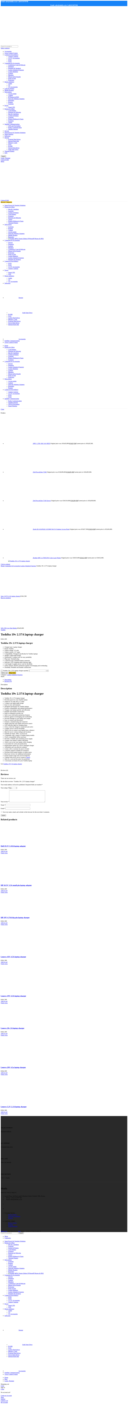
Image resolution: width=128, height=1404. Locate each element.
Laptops (10, 73)
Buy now (12, 673)
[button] (4, 851)
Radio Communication (15, 127)
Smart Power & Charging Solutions (14, 132)
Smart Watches (8, 134)
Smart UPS (11, 107)
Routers (10, 102)
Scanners (11, 121)
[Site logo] (18, 44)
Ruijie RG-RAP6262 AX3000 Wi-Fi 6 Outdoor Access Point (51, 529)
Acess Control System (11, 53)
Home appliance (9, 82)
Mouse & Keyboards (14, 77)
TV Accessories (13, 87)
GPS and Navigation (14, 126)
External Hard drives (14, 139)
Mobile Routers (9, 90)
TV (9, 85)
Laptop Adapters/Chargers (16, 70)
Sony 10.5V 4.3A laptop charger (10, 596)
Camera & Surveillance (11, 55)
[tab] (65, 680)
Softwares (7, 136)
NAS (9, 144)
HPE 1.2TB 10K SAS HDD (41, 443)
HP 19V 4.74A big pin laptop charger (15, 918)
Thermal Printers (9, 151)
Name (3, 805)
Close (2, 409)
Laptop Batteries (13, 71)
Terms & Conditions (14, 1216)
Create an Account (6, 1395)
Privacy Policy (12, 1215)
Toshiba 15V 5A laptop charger (12, 764)
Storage (6, 137)
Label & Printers (9, 88)
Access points (12, 93)
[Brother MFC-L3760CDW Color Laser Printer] (18, 558)
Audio (10, 83)
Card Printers (12, 110)
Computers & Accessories (12, 63)
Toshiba (3, 630)
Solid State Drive (13, 149)
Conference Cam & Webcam (16, 65)
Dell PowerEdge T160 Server (42, 500)
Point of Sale (12, 78)
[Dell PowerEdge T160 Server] (18, 500)
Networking (8, 92)
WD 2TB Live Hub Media (9, 628)
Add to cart (4, 673)
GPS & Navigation (13, 404)
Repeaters (11, 100)
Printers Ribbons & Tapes (15, 119)
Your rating (5, 788)
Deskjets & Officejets (14, 112)
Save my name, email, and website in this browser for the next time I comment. (26, 812)
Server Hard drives (13, 148)
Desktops (11, 66)
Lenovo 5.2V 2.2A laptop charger (14, 1107)
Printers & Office (9, 109)
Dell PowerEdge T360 (40, 472)
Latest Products (12, 1226)
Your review (5, 802)
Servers (6, 131)
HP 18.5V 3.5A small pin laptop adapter (16, 885)
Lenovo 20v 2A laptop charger (12, 1028)
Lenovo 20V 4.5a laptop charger (13, 1067)
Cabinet (10, 95)
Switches (11, 104)
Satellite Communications (12, 124)
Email (3, 808)
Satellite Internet (13, 129)
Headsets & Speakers (14, 68)
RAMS (10, 146)
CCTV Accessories (14, 58)
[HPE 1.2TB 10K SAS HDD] (18, 443)
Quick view (4, 853)
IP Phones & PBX (13, 97)
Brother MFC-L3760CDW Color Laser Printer (47, 558)
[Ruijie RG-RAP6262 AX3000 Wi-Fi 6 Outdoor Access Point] (18, 529)
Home (3, 566)
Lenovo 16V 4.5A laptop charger (13, 957)
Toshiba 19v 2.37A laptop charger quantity (15, 670)
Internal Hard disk (13, 141)
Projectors (11, 80)
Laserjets (10, 117)
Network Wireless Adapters (16, 99)
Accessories (8, 51)
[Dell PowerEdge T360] (18, 472)
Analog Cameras (13, 56)
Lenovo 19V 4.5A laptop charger (13, 996)
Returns (10, 1218)
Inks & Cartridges (13, 114)
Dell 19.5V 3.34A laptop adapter (13, 846)
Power (6, 105)
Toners (10, 122)
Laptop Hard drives (14, 318)
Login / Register (9, 1381)
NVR (10, 61)
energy (28, 757)
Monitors (11, 75)
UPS (5, 153)
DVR (10, 60)
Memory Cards (12, 143)
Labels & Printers (13, 115)
